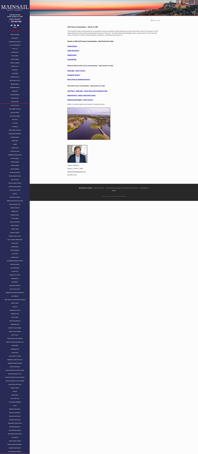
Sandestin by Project (15, 448)
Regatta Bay (14, 335)
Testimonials (15, 52)
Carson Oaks (15, 148)
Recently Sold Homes (15, 331)
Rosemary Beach (14, 87)
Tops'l (15, 405)
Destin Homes (15, 179)
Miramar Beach (15, 84)
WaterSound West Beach (15, 434)
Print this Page (156, 20)
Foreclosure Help (15, 222)
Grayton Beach (15, 250)
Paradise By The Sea (15, 310)
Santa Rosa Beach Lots (14, 374)
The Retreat (14, 345)
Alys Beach (15, 126)
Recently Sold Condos (15, 328)
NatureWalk (14, 296)
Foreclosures (15, 225)
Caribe (15, 144)
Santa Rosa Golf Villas (14, 384)
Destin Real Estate (15, 80)
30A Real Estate (15, 77)
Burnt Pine (15, 140)
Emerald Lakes (15, 215)
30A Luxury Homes (15, 116)
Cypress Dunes (15, 165)
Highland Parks (14, 268)
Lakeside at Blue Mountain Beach (15, 292)
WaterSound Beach (14, 426)
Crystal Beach (15, 158)
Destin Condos (15, 169)
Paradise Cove (15, 313)
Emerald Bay (14, 211)
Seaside (15, 391)
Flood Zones (14, 218)
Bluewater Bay (15, 137)
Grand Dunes (14, 246)
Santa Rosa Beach (15, 366)
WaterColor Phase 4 (15, 419)
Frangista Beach (15, 232)
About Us (15, 48)
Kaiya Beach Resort (14, 285)
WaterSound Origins (15, 430)
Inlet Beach (15, 282)
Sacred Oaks (14, 352)
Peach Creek (15, 317)
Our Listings (14, 55)
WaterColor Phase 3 (15, 416)
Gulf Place (15, 253)
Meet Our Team (15, 34)
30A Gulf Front (15, 112)
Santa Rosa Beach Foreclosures (15, 370)
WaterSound (15, 101)
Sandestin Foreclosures (15, 363)
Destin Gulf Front (15, 172)
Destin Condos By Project (15, 444)
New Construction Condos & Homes (15, 299)
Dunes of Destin (14, 208)
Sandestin (15, 91)
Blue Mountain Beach (15, 133)
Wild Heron (15, 437)
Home (14, 27)
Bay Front (15, 70)
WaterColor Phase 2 (15, 412)
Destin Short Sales (15, 190)
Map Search (15, 38)
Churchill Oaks (14, 151)
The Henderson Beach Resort (15, 260)
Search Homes (15, 59)
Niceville (14, 306)
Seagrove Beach (14, 94)
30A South (15, 119)
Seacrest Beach (15, 388)
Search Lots (14, 66)
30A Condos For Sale (15, 109)
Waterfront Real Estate (15, 423)
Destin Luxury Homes (15, 186)
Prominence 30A (14, 324)
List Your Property (14, 45)
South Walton (15, 398)
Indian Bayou (15, 278)
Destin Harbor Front (15, 176)
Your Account (15, 105)
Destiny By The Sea (15, 197)
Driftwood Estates (14, 204)
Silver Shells (14, 395)
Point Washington (15, 321)
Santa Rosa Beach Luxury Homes (15, 381)
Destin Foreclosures (15, 441)
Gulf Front (15, 73)
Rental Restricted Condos (14, 338)
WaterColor (14, 98)
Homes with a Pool (15, 275)
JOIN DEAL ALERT (15, 31)
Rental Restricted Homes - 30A (14, 342)
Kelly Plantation (15, 289)
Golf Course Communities (15, 239)
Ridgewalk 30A (15, 349)
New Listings (14, 303)
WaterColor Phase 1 (15, 409)
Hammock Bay (15, 257)
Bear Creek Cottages (15, 130)
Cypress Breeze (15, 162)
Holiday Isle (15, 271)
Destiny (15, 193)
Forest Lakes (14, 229)
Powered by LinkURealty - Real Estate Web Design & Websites (114, 196)
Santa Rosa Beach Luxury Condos (14, 377)
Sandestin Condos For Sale (15, 359)
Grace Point (14, 243)
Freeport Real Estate (15, 236)
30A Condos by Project (14, 451)
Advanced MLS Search (15, 41)
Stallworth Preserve (15, 402)
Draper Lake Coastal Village (15, 200)
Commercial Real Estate (15, 155)
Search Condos (15, 63)
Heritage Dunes (15, 264)
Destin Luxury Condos (15, 183)
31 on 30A (14, 123)
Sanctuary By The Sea (15, 356)
